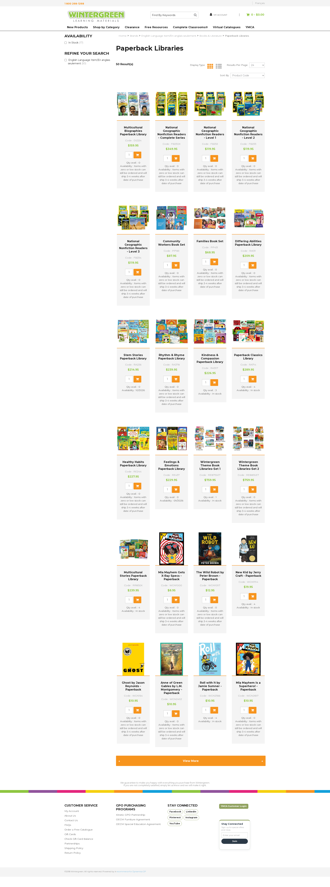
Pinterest (175, 817)
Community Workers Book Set (171, 243)
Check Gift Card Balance (78, 838)
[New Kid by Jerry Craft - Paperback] (248, 548)
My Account (71, 811)
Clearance (132, 27)
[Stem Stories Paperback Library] (133, 331)
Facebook (175, 811)
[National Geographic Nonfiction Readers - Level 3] (133, 217)
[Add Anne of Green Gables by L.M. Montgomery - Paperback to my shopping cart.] (176, 713)
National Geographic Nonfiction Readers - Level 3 (133, 246)
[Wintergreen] (96, 17)
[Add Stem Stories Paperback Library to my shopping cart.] (137, 379)
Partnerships (72, 843)
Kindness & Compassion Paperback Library (210, 358)
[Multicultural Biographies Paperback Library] (133, 103)
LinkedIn (191, 811)
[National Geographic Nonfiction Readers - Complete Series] (171, 103)
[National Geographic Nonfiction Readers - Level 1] (210, 103)
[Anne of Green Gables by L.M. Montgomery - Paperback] (171, 659)
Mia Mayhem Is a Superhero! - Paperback (248, 686)
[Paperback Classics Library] (248, 331)
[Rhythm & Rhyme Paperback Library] (171, 331)
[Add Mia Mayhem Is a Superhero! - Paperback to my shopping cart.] (252, 710)
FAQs (67, 824)
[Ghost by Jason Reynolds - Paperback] (133, 659)
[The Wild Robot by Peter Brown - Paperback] (210, 548)
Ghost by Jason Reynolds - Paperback (133, 686)
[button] (252, 16)
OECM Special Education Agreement (138, 824)
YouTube (174, 823)
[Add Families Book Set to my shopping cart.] (214, 262)
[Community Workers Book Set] (171, 217)
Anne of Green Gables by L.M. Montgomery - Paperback (171, 688)
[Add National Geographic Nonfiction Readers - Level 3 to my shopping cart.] (137, 272)
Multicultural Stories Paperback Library (133, 576)
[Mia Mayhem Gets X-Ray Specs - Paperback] (171, 548)
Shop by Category (106, 27)
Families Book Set (210, 241)
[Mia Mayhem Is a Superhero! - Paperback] (248, 659)
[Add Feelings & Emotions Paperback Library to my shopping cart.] (176, 489)
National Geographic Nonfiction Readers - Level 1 (210, 132)
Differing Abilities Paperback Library (248, 243)
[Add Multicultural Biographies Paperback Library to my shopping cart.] (137, 155)
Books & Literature (210, 35)
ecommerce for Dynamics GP (131, 871)
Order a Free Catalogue (78, 829)
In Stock (75, 42)
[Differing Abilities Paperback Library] (248, 217)
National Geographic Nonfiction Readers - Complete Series (171, 132)
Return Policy (72, 852)
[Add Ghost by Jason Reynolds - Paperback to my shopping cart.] (137, 710)
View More (191, 761)
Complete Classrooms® (190, 27)
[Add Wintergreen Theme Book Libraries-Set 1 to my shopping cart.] (214, 489)
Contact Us (71, 820)
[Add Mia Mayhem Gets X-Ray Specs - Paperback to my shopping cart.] (176, 599)
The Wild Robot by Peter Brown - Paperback (210, 576)
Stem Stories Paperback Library (133, 356)
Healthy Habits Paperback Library (133, 463)
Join (234, 841)
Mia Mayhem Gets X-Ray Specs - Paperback (171, 576)
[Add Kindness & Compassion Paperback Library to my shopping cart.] (214, 382)
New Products (77, 27)
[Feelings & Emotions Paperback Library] (171, 438)
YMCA (250, 27)
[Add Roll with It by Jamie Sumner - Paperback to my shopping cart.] (214, 710)
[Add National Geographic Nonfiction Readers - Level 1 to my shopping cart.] (214, 158)
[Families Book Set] (210, 217)
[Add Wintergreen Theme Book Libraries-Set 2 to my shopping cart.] (252, 489)
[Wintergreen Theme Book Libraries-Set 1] (210, 438)
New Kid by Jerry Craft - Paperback (248, 574)
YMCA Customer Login (234, 806)
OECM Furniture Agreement (133, 819)
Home (122, 35)
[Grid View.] (209, 66)
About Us (70, 815)
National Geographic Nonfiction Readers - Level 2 (248, 132)
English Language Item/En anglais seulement (89, 61)
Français (260, 3)
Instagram (191, 817)
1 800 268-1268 (74, 3)
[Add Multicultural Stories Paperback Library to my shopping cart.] (137, 599)
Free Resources (156, 27)
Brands (134, 35)
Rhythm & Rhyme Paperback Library (171, 356)
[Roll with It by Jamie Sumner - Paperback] (210, 659)
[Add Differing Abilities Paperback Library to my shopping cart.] (252, 265)
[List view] (218, 66)
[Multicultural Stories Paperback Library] (133, 548)
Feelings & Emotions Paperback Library (171, 465)
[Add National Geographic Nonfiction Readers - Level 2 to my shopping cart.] (252, 158)
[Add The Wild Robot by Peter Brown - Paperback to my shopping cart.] (214, 599)
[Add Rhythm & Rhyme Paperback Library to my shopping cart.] (176, 379)
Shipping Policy (73, 848)
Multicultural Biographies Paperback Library (133, 131)
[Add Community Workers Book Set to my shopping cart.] (176, 265)
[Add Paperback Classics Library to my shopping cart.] (252, 379)
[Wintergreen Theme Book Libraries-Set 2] (248, 438)
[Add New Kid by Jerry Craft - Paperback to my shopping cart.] (252, 596)
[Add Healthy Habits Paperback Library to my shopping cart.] (137, 486)
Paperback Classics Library (248, 356)
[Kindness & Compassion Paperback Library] (210, 331)
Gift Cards (70, 834)
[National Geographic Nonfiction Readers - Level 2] (248, 103)
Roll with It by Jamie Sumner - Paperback (210, 686)
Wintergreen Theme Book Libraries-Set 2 (248, 465)
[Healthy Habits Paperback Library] (133, 438)
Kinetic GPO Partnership (130, 814)
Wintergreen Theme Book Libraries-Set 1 (210, 465)
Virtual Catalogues (226, 27)
